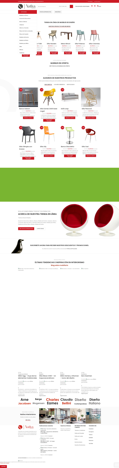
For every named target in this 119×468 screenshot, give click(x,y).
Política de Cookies (79, 436)
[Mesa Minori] (66, 35)
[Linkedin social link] (83, 1)
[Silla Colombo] (94, 35)
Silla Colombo (94, 44)
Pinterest (91, 440)
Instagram (91, 431)
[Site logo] (26, 6)
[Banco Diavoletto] (70, 135)
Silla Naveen (51, 44)
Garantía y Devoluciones (80, 445)
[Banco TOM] (38, 35)
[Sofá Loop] (70, 97)
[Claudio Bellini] (67, 401)
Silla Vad (85, 146)
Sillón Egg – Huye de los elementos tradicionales (49, 432)
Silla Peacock (87, 109)
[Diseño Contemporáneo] (81, 401)
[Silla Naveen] (52, 35)
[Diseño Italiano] (95, 401)
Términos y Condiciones (80, 430)
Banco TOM (37, 44)
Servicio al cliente (78, 442)
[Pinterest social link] (81, 1)
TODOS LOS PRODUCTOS (45, 11)
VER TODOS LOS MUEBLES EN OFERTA (59, 66)
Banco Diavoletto (67, 146)
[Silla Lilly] (49, 135)
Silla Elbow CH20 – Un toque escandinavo (48, 442)
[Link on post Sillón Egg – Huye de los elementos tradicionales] (27, 332)
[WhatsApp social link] (85, 1)
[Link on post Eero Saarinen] (91, 331)
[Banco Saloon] (28, 97)
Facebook (91, 428)
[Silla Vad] (91, 135)
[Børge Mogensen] (38, 401)
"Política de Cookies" (4, 463)
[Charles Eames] (53, 401)
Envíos (76, 439)
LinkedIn (91, 437)
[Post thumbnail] (49, 429)
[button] (39, 53)
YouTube (91, 443)
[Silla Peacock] (91, 97)
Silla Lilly (43, 146)
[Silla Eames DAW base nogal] (49, 97)
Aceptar (3, 466)
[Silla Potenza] (80, 35)
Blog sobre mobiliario (59, 265)
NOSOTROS (57, 11)
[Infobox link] (65, 189)
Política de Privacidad (79, 433)
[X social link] (78, 1)
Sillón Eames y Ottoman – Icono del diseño (49, 451)
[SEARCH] (71, 6)
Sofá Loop (64, 109)
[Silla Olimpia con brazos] (28, 135)
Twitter (90, 434)
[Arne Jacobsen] (24, 401)
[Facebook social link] (76, 1)
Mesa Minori (65, 44)
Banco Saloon (24, 109)
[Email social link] (79, 1)
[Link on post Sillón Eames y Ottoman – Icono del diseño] (70, 332)
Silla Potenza (80, 44)
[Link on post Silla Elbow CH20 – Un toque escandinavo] (49, 332)
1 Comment (49, 436)
